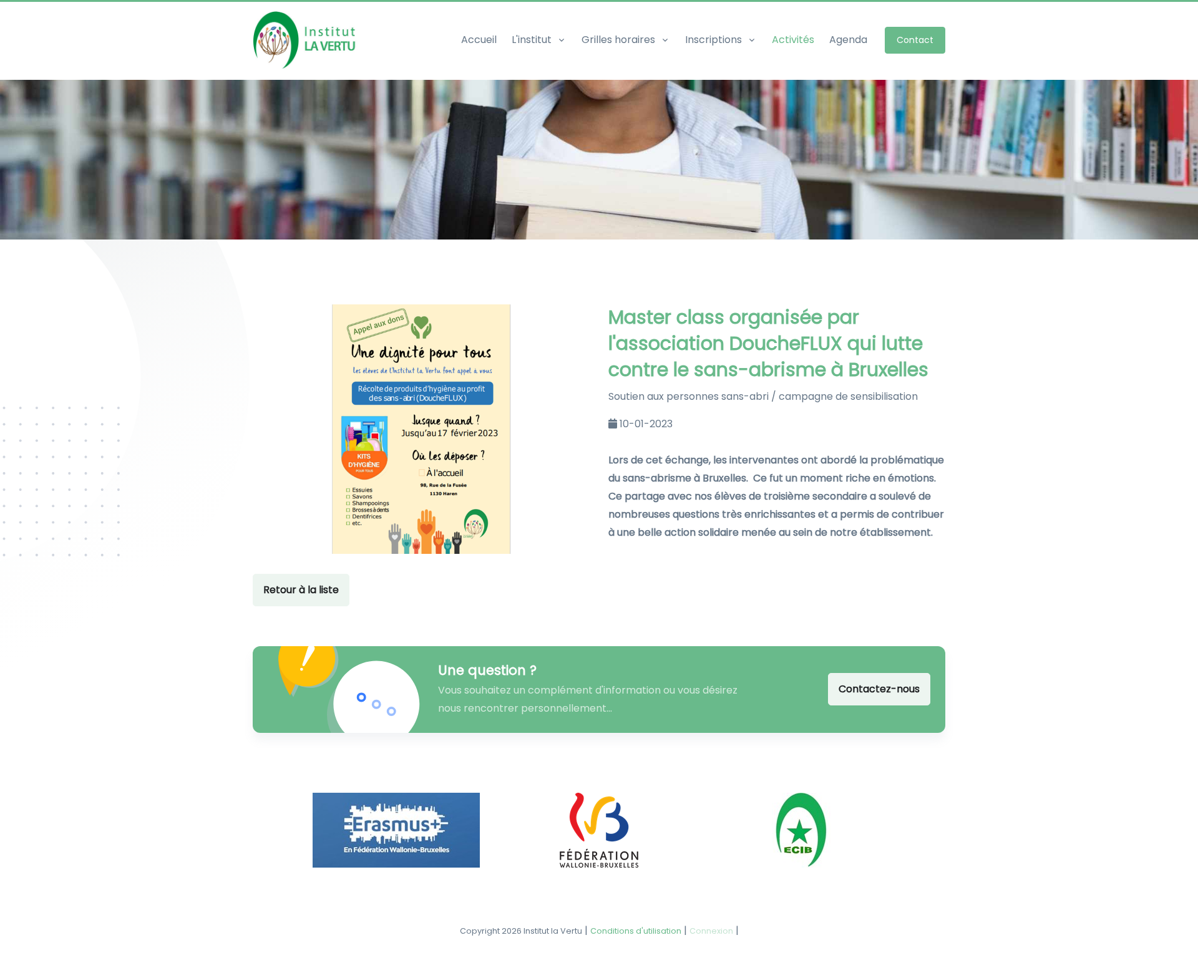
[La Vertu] (308, 40)
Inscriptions (713, 39)
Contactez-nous (879, 689)
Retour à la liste (301, 590)
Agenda (848, 39)
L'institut (532, 39)
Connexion (711, 931)
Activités (793, 39)
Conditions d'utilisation (635, 931)
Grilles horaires (618, 39)
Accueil (479, 39)
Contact (915, 40)
